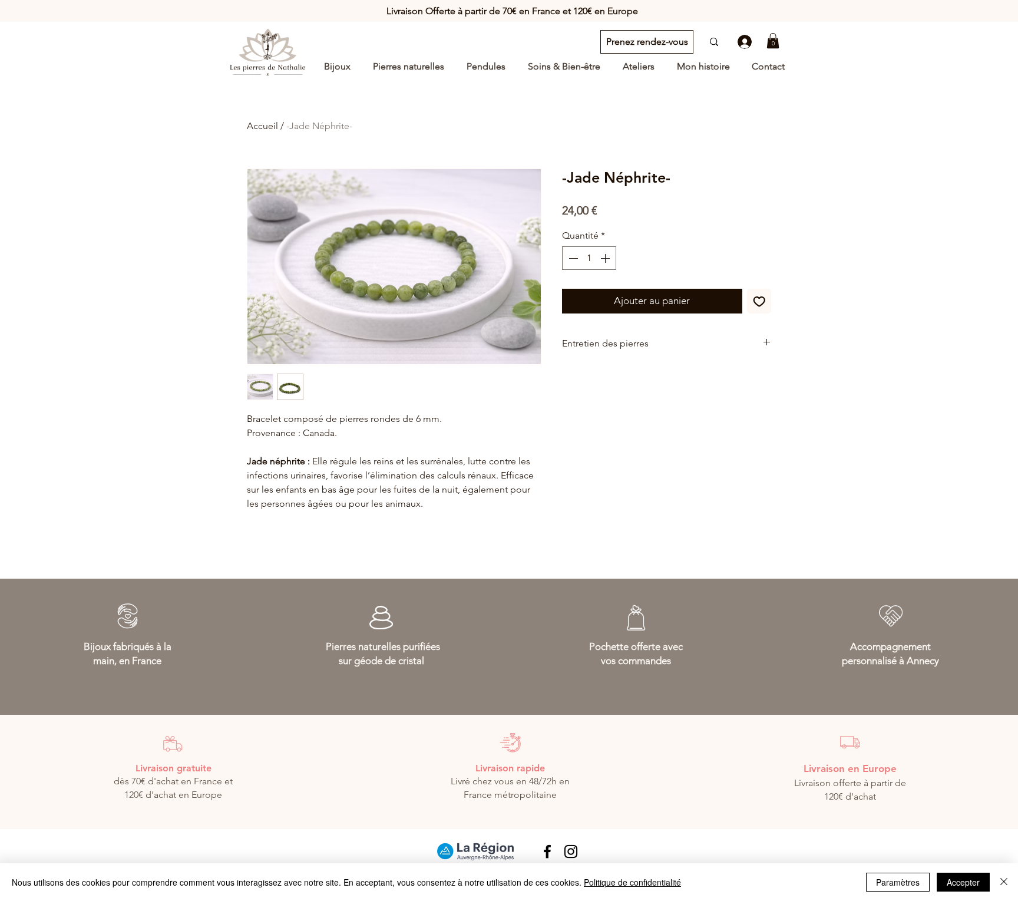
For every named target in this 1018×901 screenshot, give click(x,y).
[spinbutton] (589, 258)
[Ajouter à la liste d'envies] (759, 301)
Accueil (262, 125)
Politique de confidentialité (632, 882)
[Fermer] (1004, 882)
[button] (772, 40)
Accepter (963, 882)
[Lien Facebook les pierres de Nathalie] (547, 851)
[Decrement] (572, 258)
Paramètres (898, 882)
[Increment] (606, 258)
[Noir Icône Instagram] (571, 851)
